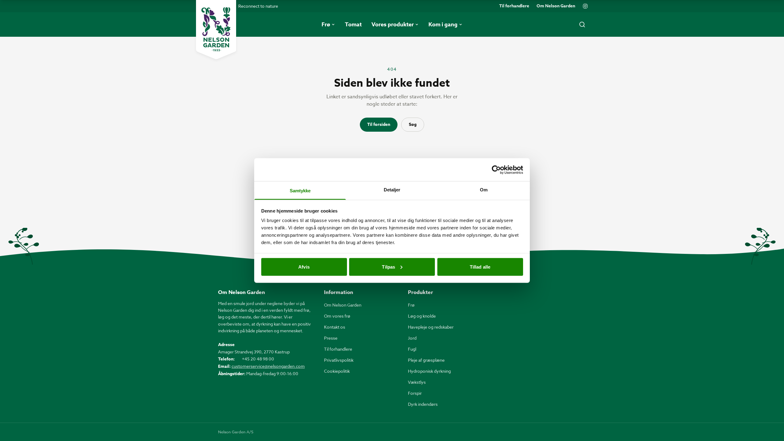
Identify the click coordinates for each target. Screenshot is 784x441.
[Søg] (582, 24)
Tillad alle (480, 266)
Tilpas (388, 266)
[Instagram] (585, 6)
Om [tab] (484, 189)
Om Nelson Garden (556, 6)
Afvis (304, 266)
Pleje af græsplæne (426, 360)
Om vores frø (337, 316)
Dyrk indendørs (423, 404)
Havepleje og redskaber (431, 327)
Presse (330, 338)
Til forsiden (378, 124)
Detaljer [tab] (392, 189)
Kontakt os (334, 327)
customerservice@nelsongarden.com (268, 366)
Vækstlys (417, 382)
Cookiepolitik (337, 371)
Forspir (415, 393)
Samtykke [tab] (300, 190)
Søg (413, 124)
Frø (411, 305)
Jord (412, 338)
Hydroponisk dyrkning (429, 371)
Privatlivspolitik (338, 360)
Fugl (412, 349)
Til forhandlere (514, 6)
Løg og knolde (422, 316)
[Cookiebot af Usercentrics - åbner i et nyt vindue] (496, 169)
